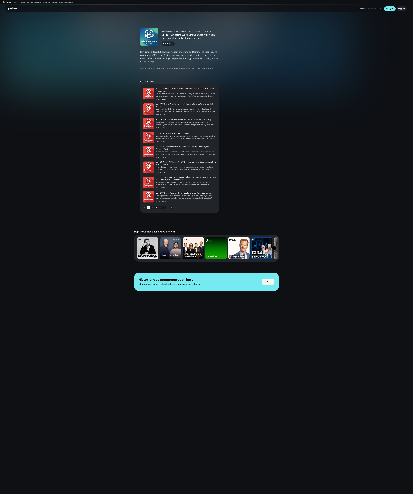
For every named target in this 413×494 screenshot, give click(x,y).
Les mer (71, 2)
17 (172, 208)
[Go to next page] (175, 207)
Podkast (362, 9)
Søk (380, 9)
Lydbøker (372, 9)
